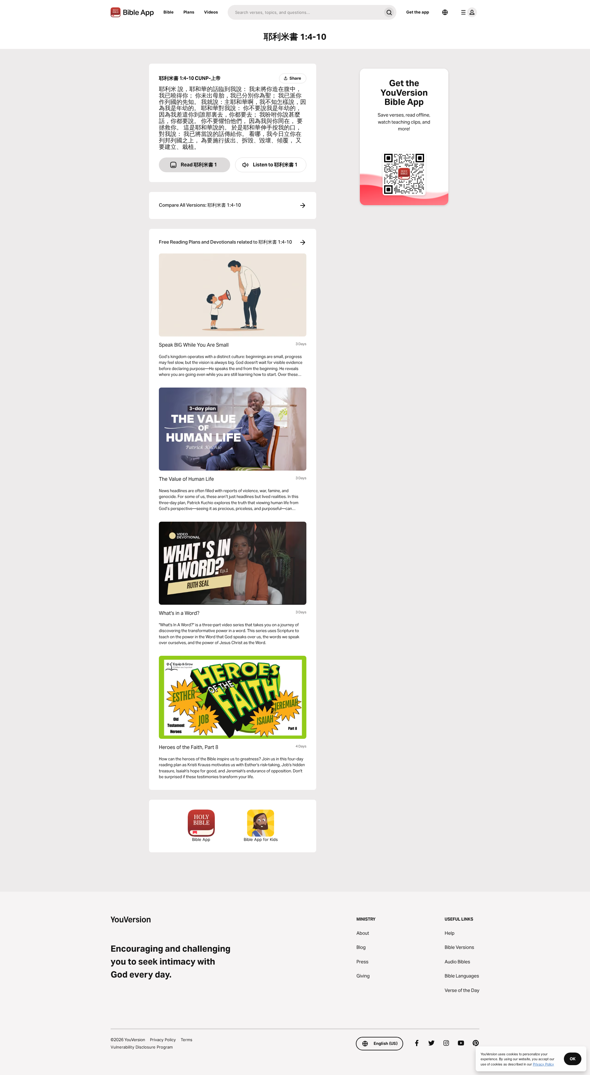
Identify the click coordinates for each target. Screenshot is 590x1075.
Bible (168, 12)
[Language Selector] (445, 12)
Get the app (417, 12)
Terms (186, 1039)
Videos (211, 12)
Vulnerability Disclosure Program (142, 1047)
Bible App (201, 839)
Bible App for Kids (261, 839)
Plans (188, 12)
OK (573, 1058)
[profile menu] (467, 12)
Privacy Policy (163, 1039)
